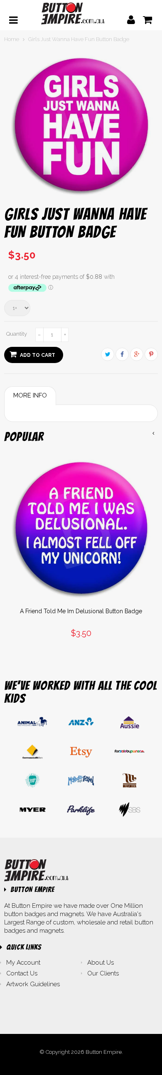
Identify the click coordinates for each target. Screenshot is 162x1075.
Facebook (122, 354)
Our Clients (103, 973)
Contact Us (21, 973)
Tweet (107, 354)
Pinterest (151, 354)
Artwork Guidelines (33, 984)
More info (30, 395)
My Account (23, 962)
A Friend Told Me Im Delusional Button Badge (81, 611)
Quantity (16, 334)
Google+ (136, 354)
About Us (100, 962)
